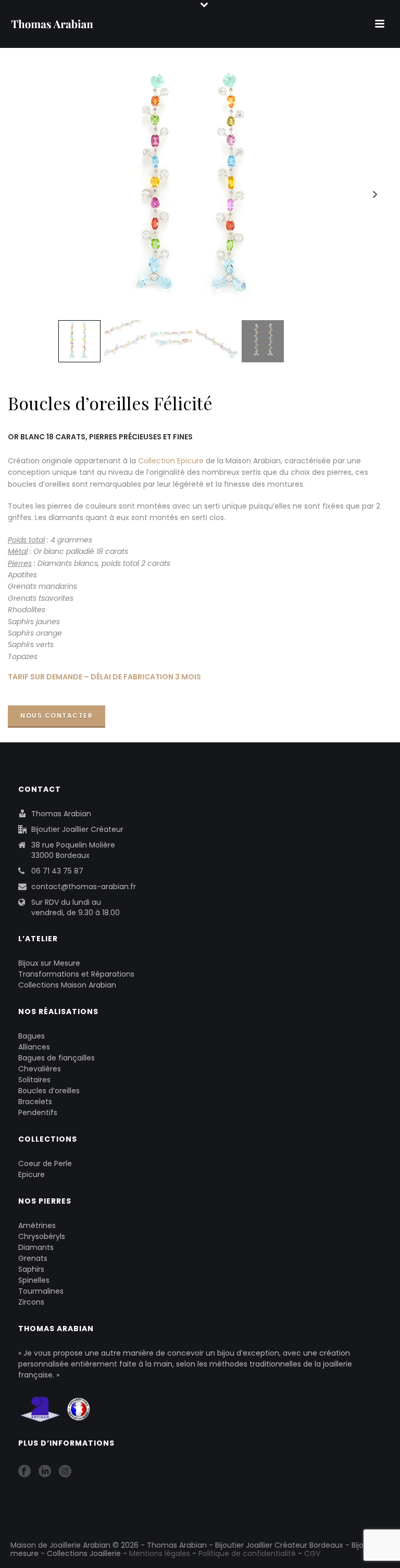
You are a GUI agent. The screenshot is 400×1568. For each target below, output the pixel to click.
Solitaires (34, 1079)
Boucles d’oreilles (49, 1090)
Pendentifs (37, 1112)
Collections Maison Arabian (67, 985)
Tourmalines (41, 1291)
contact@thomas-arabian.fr (83, 886)
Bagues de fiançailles (56, 1058)
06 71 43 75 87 (57, 871)
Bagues (31, 1036)
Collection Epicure (171, 461)
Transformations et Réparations (76, 974)
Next (374, 194)
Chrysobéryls (41, 1236)
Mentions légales (159, 1553)
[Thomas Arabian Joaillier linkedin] (45, 1471)
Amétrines (37, 1225)
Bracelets (35, 1101)
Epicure (31, 1174)
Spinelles (33, 1280)
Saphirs (31, 1269)
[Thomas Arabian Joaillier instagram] (65, 1471)
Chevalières (39, 1069)
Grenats (32, 1258)
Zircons (31, 1302)
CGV (312, 1553)
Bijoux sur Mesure (49, 963)
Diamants (36, 1247)
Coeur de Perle (45, 1163)
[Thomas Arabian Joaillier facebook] (24, 1471)
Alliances (34, 1047)
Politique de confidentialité (247, 1553)
